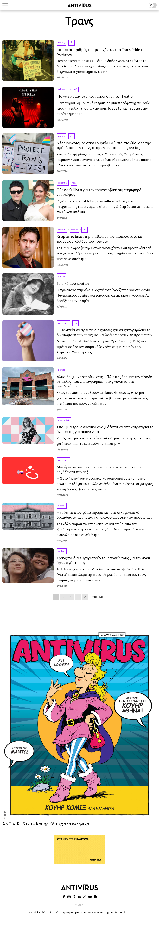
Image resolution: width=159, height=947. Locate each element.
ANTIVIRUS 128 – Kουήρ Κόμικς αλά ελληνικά (45, 823)
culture (61, 89)
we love (61, 551)
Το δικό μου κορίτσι (73, 283)
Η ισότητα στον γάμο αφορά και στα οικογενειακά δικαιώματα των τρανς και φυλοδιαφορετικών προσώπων (104, 514)
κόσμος (61, 42)
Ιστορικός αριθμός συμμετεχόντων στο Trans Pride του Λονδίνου (102, 51)
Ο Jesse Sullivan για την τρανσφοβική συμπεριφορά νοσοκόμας (99, 192)
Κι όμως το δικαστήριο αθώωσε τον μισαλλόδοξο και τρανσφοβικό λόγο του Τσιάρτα (100, 238)
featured (62, 229)
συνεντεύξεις (64, 420)
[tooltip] (63, 896)
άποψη (61, 276)
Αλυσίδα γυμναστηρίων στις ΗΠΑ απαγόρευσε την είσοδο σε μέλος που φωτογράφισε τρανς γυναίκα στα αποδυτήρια (104, 381)
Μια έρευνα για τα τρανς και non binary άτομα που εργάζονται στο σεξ (99, 469)
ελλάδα (74, 229)
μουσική (73, 89)
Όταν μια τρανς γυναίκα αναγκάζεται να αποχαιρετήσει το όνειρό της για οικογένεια (105, 429)
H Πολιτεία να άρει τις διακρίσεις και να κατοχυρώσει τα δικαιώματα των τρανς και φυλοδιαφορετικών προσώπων (104, 332)
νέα (71, 42)
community (63, 323)
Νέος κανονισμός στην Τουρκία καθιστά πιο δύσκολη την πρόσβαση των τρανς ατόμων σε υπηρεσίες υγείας (104, 145)
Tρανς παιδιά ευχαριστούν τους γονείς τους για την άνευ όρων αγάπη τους (103, 560)
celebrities (62, 183)
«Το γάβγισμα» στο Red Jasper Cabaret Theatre (95, 96)
